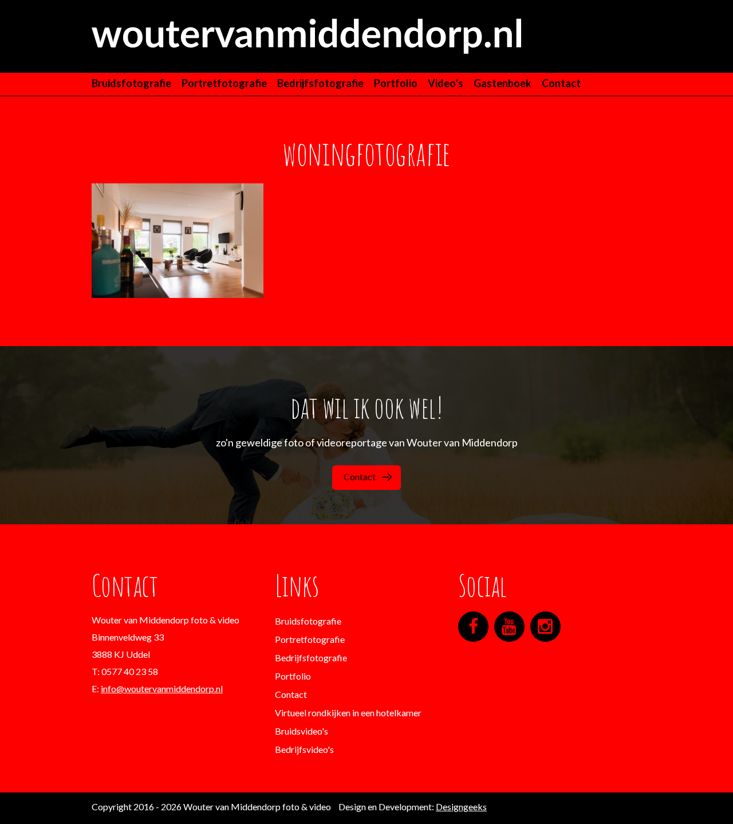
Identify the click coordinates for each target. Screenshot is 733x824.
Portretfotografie (224, 83)
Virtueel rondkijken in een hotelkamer (348, 712)
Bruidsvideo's (301, 730)
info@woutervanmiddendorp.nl (162, 688)
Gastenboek (502, 83)
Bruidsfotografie (131, 83)
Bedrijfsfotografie (320, 83)
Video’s (445, 83)
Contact (561, 83)
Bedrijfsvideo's (304, 749)
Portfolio (395, 83)
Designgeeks (461, 806)
